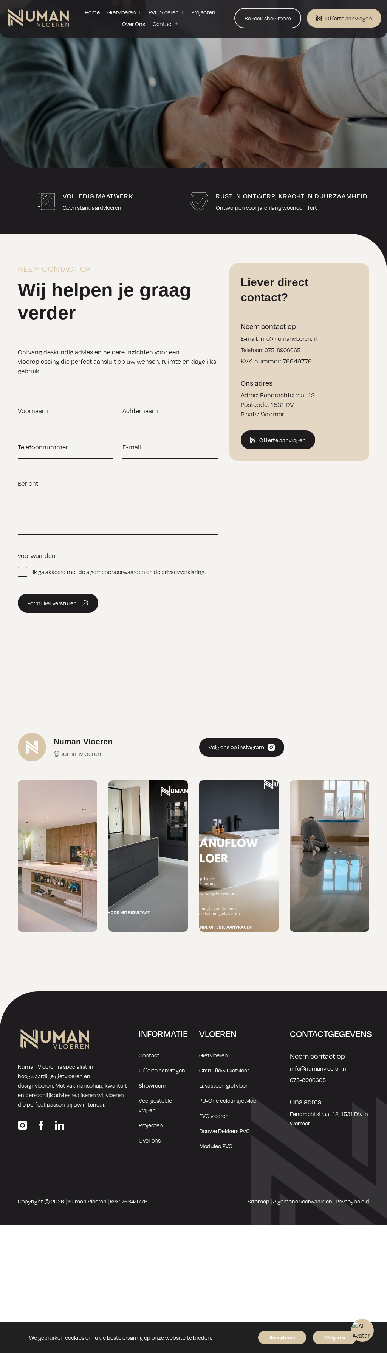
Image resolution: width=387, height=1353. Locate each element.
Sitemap (258, 1201)
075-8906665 (308, 1079)
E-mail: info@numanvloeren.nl (279, 338)
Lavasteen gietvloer (223, 1085)
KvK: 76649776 (128, 1201)
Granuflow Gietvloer (224, 1070)
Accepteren (282, 1337)
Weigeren (334, 1337)
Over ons (150, 1140)
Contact (149, 1055)
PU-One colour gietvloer (228, 1100)
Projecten (151, 1125)
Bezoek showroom (268, 18)
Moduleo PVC (215, 1146)
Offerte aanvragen (348, 18)
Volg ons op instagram (236, 747)
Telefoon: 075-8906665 (270, 349)
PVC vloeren (214, 1115)
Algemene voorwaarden (302, 1201)
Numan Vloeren (87, 1201)
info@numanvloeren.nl (318, 1068)
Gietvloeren (213, 1055)
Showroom (152, 1085)
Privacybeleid (352, 1201)
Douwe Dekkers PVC (224, 1130)
